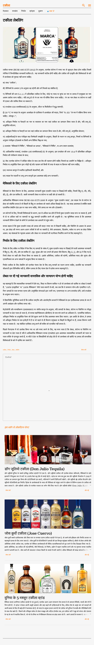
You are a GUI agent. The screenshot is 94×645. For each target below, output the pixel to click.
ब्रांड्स (32, 11)
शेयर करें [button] (83, 350)
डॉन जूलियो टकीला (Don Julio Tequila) (34, 469)
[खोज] (83, 5)
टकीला (6, 5)
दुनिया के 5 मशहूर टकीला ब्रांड (25, 598)
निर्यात (23, 11)
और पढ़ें (87, 490)
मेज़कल (5, 11)
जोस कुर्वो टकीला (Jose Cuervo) (28, 533)
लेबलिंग (17, 350)
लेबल (13, 350)
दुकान (40, 11)
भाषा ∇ (50, 11)
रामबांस (14, 11)
